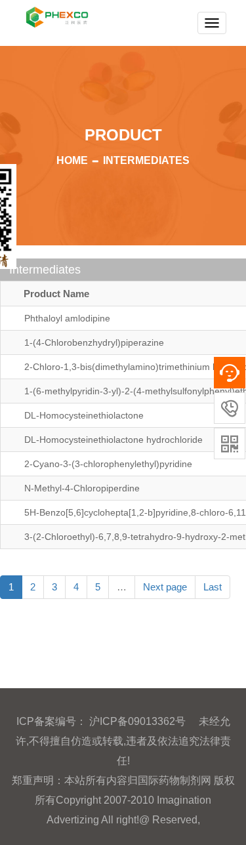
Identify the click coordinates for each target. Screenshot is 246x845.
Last (212, 586)
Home (72, 160)
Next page (165, 586)
